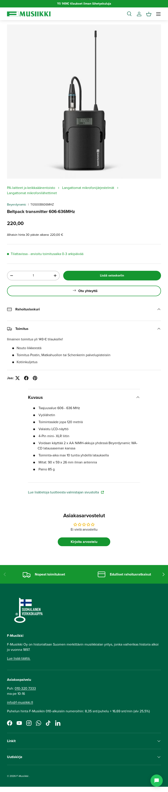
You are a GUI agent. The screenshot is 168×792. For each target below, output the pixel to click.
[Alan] (156, 780)
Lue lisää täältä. (18, 658)
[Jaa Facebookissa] (26, 378)
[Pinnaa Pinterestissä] (35, 378)
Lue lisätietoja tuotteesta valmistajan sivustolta (64, 492)
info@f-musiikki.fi (20, 702)
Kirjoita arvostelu (84, 541)
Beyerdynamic (16, 204)
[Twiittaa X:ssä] (17, 378)
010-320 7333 (25, 688)
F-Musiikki (22, 776)
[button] (149, 14)
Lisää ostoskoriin (112, 275)
